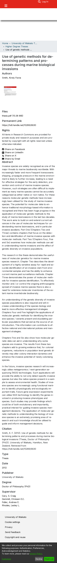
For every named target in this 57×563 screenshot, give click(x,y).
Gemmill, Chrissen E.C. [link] (13, 499)
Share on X (10, 155)
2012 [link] (4, 467)
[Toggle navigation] (6, 5)
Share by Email (12, 158)
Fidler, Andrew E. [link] (10, 502)
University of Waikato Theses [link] (25, 43)
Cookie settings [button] (12, 522)
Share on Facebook (14, 149)
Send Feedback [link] (12, 532)
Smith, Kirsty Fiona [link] (11, 77)
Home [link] (5, 43)
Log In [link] (45, 1)
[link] (12, 115)
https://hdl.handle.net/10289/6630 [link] (19, 125)
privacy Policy (36, 554)
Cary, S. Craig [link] (9, 496)
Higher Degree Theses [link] (16, 46)
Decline (39, 559)
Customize (6, 559)
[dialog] (28, 553)
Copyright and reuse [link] (15, 537)
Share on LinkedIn (13, 152)
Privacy (8, 527)
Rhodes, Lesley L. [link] (11, 505)
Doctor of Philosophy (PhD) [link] (16, 486)
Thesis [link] (5, 458)
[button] (39, 1)
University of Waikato (15, 517)
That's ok (49, 559)
